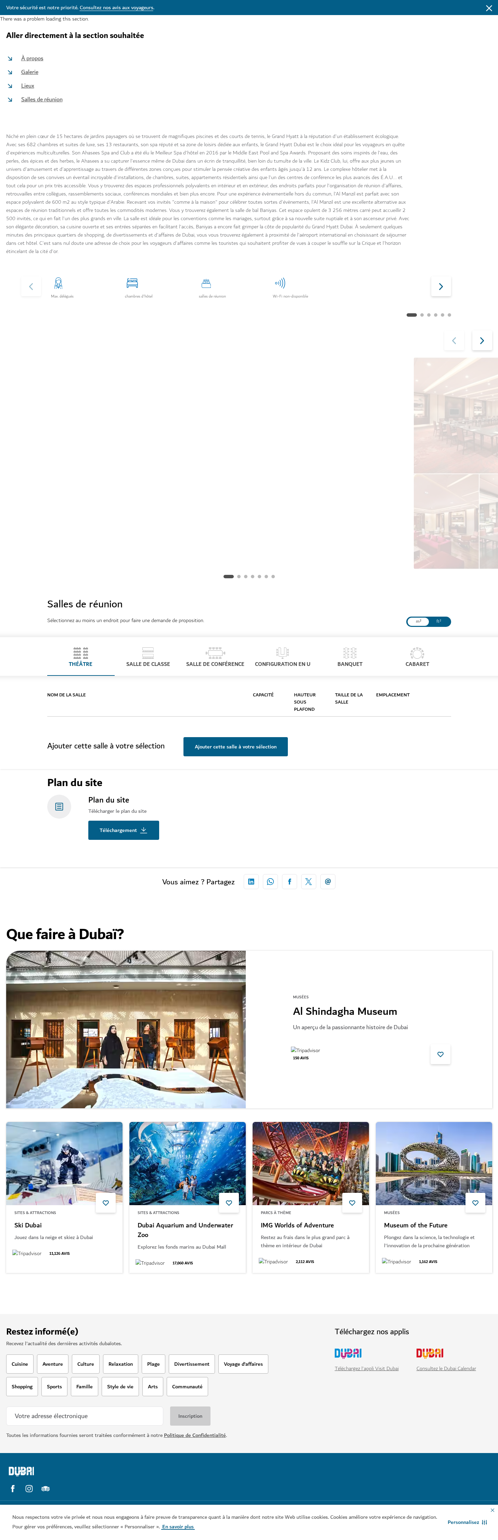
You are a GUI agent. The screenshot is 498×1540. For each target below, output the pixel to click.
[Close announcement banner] (489, 7)
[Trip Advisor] (45, 1489)
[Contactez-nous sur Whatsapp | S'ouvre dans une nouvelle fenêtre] (270, 881)
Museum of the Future (416, 1225)
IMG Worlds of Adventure (297, 1225)
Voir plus (27, 1290)
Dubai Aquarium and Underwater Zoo (185, 1230)
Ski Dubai (28, 1225)
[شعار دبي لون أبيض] (66, 1471)
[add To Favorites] (440, 1054)
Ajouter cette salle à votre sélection (236, 746)
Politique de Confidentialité (195, 1435)
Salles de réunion (42, 99)
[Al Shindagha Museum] (126, 1029)
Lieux (27, 86)
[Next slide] (31, 286)
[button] (467, 1522)
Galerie (29, 72)
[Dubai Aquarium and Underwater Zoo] (187, 1163)
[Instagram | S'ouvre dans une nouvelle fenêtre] (29, 1489)
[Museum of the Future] (434, 1163)
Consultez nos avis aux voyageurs (116, 7)
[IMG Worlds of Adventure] (311, 1163)
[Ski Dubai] (64, 1163)
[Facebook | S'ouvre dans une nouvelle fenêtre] (13, 1489)
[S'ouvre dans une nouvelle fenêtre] (251, 881)
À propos (32, 58)
